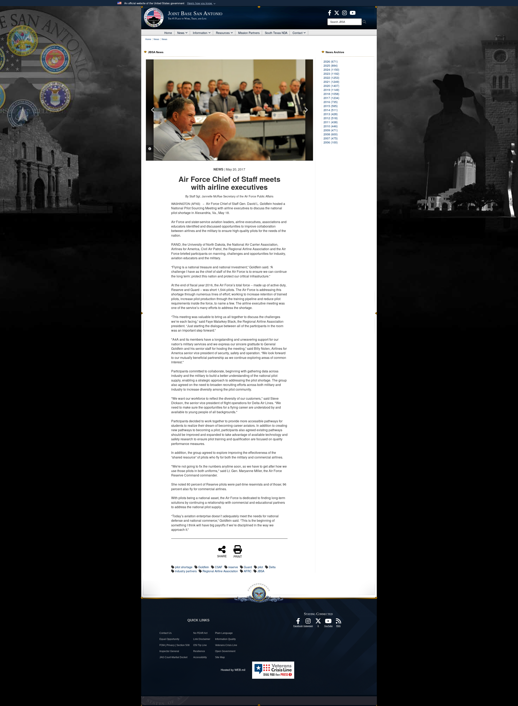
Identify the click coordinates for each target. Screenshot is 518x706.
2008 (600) (331, 134)
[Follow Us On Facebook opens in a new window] (298, 622)
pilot (260, 567)
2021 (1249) (331, 82)
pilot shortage (183, 567)
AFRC (248, 571)
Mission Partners (249, 33)
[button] (201, 3)
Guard (248, 567)
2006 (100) (331, 142)
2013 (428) (331, 114)
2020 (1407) (331, 86)
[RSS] (338, 622)
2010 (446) (331, 126)
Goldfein (203, 567)
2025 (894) (331, 65)
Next (306, 110)
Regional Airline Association (220, 571)
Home (168, 33)
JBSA (260, 571)
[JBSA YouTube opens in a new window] (353, 12)
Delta (272, 567)
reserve (233, 567)
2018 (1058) (331, 94)
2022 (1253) (331, 78)
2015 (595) (331, 106)
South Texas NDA (276, 33)
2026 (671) (331, 61)
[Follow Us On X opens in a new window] (318, 622)
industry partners (186, 571)
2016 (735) (331, 102)
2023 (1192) (331, 74)
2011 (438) (331, 122)
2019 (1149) (331, 90)
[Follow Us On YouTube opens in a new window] (328, 622)
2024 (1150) (331, 69)
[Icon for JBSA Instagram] (308, 622)
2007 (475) (331, 138)
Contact (298, 33)
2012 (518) (331, 118)
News (180, 33)
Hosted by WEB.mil (233, 669)
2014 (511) (331, 110)
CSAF (218, 567)
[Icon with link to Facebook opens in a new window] (329, 12)
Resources (223, 33)
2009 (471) (331, 130)
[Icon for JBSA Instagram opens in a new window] (344, 12)
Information (200, 33)
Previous (153, 110)
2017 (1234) (331, 98)
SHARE (222, 556)
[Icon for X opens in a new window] (336, 12)
